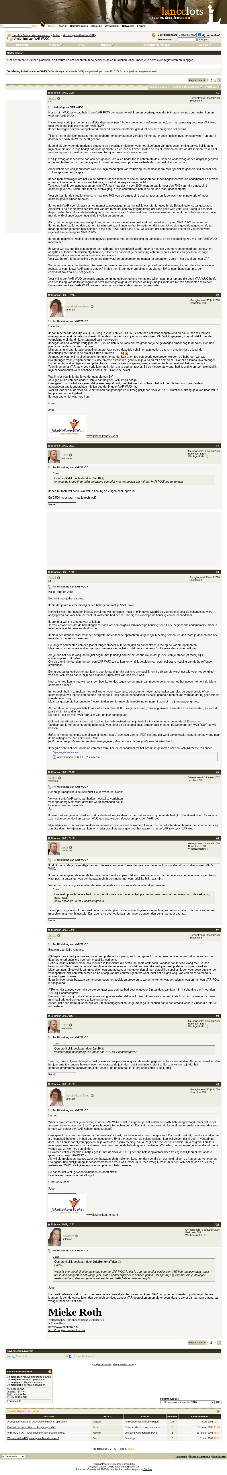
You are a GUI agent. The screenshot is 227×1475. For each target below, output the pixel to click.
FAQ (81, 44)
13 (205, 1235)
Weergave (211, 87)
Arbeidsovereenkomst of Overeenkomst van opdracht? (37, 1421)
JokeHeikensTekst (78, 306)
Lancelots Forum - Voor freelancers (31, 35)
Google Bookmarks (84, 1356)
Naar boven (219, 1456)
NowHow (68, 1235)
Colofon (147, 1469)
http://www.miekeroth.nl (63, 1327)
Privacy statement (199, 1456)
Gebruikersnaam (167, 34)
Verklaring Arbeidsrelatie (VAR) (79, 35)
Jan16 (52, 98)
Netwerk (106, 44)
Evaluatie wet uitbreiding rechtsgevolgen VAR (31, 1427)
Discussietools (158, 87)
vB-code (11, 1388)
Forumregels (14, 1401)
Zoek (34, 26)
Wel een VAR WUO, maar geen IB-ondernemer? (33, 1438)
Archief (56, 35)
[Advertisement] (23, 166)
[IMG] (10, 1394)
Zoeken (203, 44)
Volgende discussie (123, 1364)
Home (51, 26)
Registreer (22, 44)
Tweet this (21, 1356)
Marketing (96, 26)
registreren (171, 60)
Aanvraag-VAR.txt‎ (66, 757)
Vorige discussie (102, 1364)
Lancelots (181, 1456)
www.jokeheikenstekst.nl (102, 436)
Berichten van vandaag (156, 44)
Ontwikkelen (112, 26)
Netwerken (128, 26)
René (64, 455)
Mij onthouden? (211, 35)
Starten (63, 26)
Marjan (52, 777)
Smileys (11, 1391)
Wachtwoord (165, 39)
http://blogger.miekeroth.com (66, 1330)
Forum (141, 26)
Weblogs (54, 44)
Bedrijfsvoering (79, 26)
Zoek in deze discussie (186, 87)
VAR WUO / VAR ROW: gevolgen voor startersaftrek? (36, 1432)
